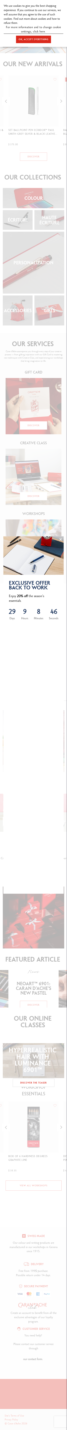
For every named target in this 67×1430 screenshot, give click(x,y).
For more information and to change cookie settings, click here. (33, 29)
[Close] (61, 539)
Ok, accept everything (33, 39)
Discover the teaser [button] (33, 1082)
